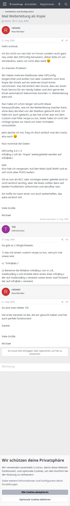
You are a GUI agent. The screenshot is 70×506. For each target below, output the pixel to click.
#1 (67, 40)
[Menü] (5, 4)
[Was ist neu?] (59, 4)
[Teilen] (62, 41)
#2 (67, 239)
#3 (67, 301)
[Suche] (66, 4)
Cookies (37, 467)
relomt (7, 20)
